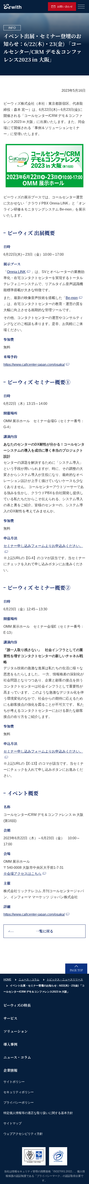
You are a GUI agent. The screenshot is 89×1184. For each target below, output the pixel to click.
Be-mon (72, 298)
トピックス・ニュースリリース (65, 979)
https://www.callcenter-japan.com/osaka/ (34, 364)
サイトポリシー (14, 1081)
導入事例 (10, 1044)
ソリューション (15, 1031)
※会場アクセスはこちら (22, 873)
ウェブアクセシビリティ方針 (23, 1133)
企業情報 (10, 1070)
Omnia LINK (16, 272)
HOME (7, 979)
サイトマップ (12, 1123)
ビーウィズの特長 (17, 1005)
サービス (10, 1018)
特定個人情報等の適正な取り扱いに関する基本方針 (38, 1113)
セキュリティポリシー (18, 1092)
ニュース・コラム (29, 979)
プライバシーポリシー (18, 1102)
